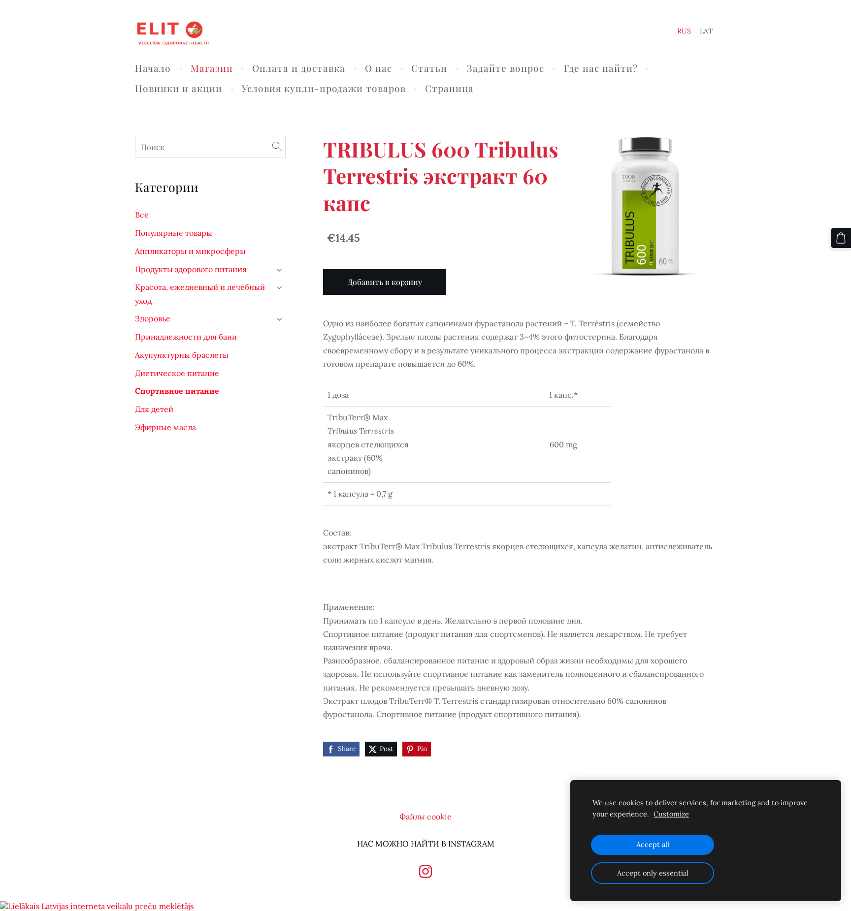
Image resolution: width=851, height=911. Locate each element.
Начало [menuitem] (153, 68)
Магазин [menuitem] (212, 68)
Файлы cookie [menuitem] (425, 816)
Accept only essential (652, 873)
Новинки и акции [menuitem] (178, 88)
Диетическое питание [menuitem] (177, 373)
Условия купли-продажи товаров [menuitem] (324, 88)
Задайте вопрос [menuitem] (505, 68)
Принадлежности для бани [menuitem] (186, 337)
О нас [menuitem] (378, 68)
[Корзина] (841, 238)
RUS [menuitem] (684, 31)
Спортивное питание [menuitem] (177, 391)
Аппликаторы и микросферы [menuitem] (190, 251)
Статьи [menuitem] (429, 68)
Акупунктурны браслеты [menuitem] (182, 355)
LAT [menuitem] (706, 31)
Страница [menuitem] (449, 88)
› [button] (280, 270)
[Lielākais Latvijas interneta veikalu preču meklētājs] (97, 906)
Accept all (652, 844)
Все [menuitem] (142, 215)
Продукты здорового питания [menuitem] (191, 269)
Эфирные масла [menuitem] (165, 427)
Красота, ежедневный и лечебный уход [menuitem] (200, 293)
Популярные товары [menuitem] (173, 233)
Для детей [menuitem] (154, 409)
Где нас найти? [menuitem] (601, 68)
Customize (671, 814)
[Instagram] (425, 871)
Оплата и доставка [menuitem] (298, 68)
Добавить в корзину (385, 282)
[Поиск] (277, 146)
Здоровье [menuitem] (152, 318)
